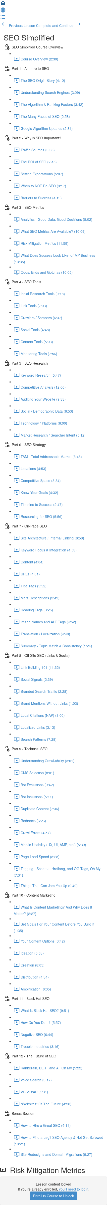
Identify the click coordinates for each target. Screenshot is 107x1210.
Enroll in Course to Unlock (53, 1195)
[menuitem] (3, 11)
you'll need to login (73, 1189)
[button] (3, 4)
